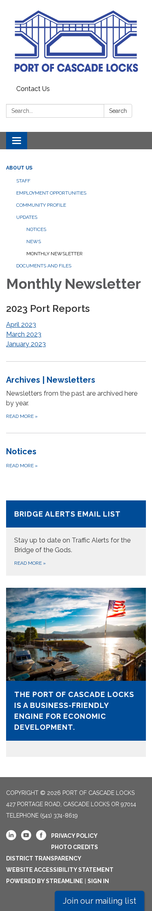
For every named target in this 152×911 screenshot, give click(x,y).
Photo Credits (74, 847)
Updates (26, 217)
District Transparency (43, 858)
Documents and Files (43, 266)
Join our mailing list (99, 901)
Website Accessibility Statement (59, 870)
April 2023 (21, 324)
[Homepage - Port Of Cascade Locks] (76, 41)
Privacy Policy (74, 836)
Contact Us (33, 89)
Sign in (98, 881)
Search (118, 111)
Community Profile (41, 205)
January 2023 (26, 344)
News (33, 241)
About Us (19, 168)
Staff (23, 181)
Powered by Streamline (44, 881)
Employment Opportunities (51, 193)
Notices (36, 229)
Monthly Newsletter (54, 253)
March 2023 (23, 334)
